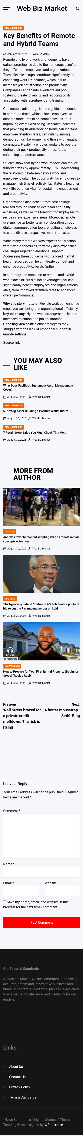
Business (10, 599)
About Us (16, 1067)
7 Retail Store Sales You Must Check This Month (35, 432)
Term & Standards (22, 1097)
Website (51, 883)
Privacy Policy (19, 1087)
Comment (11, 811)
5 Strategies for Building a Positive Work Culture (35, 411)
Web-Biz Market (41, 54)
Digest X (9, 532)
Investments (12, 666)
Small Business (13, 28)
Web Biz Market (42, 8)
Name (8, 864)
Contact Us (17, 1077)
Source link (11, 343)
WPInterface (53, 1125)
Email (8, 883)
